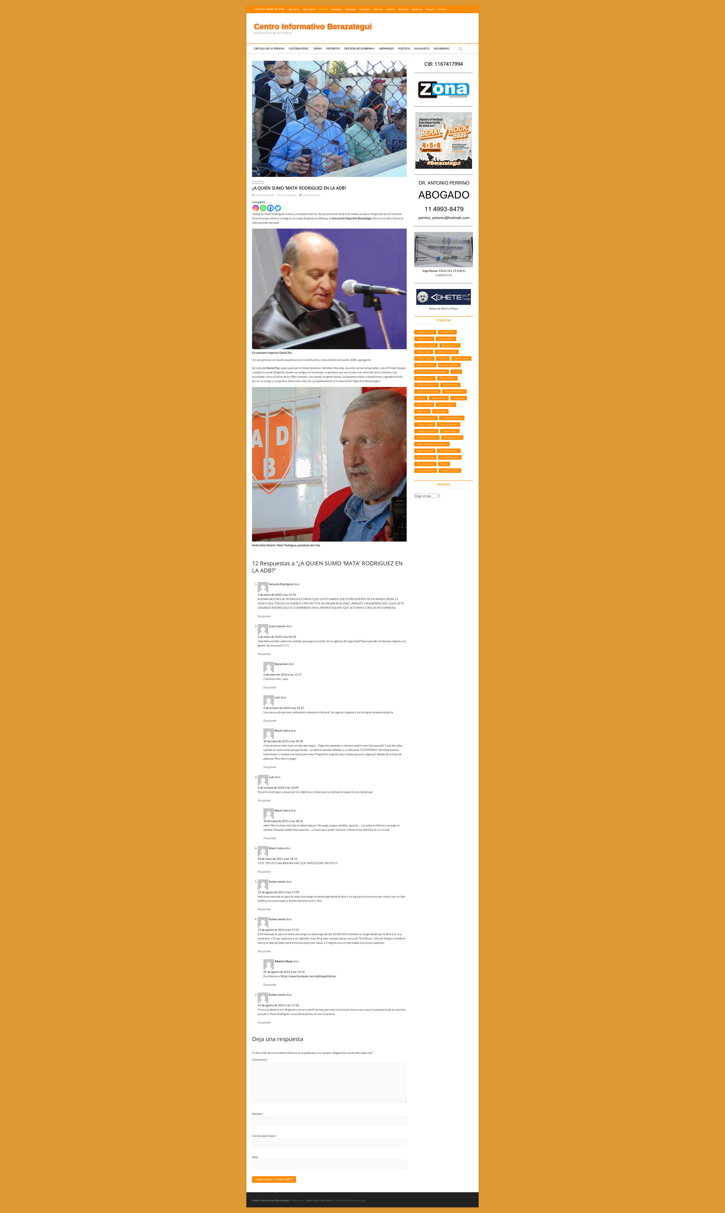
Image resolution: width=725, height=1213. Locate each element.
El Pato (442, 9)
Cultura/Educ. (299, 48)
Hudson (390, 9)
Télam (444, 463)
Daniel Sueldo (461, 358)
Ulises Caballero (425, 470)
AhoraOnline (447, 332)
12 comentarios (288, 195)
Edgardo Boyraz (425, 364)
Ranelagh (351, 9)
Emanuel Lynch (425, 378)
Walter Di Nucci (449, 470)
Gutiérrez (417, 9)
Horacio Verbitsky (454, 391)
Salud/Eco (422, 48)
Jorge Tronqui (446, 404)
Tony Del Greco (425, 463)
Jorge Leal (458, 397)
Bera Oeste (309, 9)
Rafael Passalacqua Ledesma (432, 443)
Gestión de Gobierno (359, 48)
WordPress (326, 1200)
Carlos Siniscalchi (447, 351)
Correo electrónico (264, 1135)
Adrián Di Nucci (425, 332)
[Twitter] (278, 208)
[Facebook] (270, 208)
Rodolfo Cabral (425, 450)
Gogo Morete (450, 384)
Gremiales (386, 48)
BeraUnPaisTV (450, 345)
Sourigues (337, 9)
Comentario (260, 1059)
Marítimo (403, 9)
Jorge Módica (424, 404)
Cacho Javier (423, 351)
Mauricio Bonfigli (448, 424)
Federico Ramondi (426, 384)
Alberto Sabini (446, 338)
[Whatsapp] (263, 208)
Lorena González (311, 195)
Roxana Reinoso (425, 457)
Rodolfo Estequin (449, 450)
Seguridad (441, 48)
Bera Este (294, 9)
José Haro (422, 411)
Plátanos (378, 9)
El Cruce (323, 9)
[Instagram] (255, 208)
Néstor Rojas (450, 430)
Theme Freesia (312, 1200)
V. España (364, 9)
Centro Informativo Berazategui (313, 26)
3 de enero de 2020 (264, 195)
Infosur (421, 397)
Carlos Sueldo (424, 358)
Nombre (258, 1113)
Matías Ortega (424, 424)
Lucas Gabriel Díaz (452, 417)
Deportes (333, 48)
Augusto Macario (426, 345)
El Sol (456, 371)
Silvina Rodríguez (450, 457)
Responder (264, 616)
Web (255, 1157)
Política (404, 48)
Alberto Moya (283, 961)
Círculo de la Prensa (269, 48)
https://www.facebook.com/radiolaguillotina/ (308, 976)
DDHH (318, 48)
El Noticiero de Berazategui (431, 371)
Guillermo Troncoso (427, 391)
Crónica (443, 358)
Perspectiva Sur (452, 437)
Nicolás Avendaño (426, 430)
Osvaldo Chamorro (427, 437)
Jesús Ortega (439, 397)
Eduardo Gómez (449, 364)
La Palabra (440, 411)
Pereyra (430, 9)
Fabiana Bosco (447, 378)
